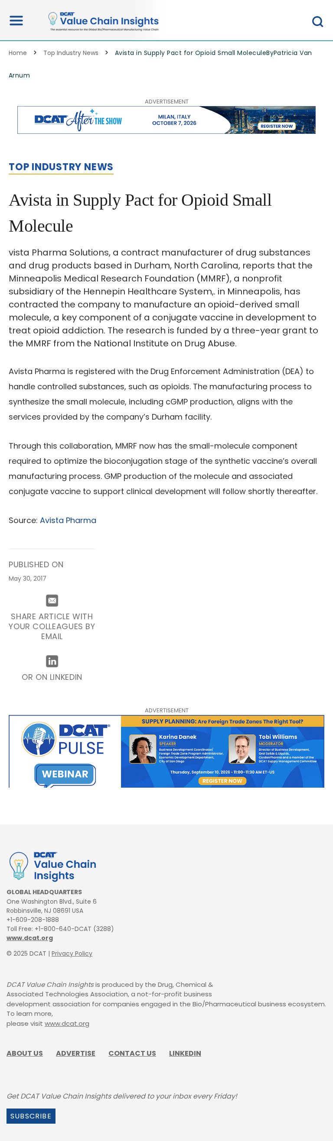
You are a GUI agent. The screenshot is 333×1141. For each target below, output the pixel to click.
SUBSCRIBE (31, 1116)
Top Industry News (70, 52)
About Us (25, 1053)
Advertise (75, 1053)
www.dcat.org (30, 938)
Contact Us (132, 1053)
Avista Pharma (68, 520)
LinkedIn (185, 1053)
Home (18, 52)
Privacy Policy (72, 953)
